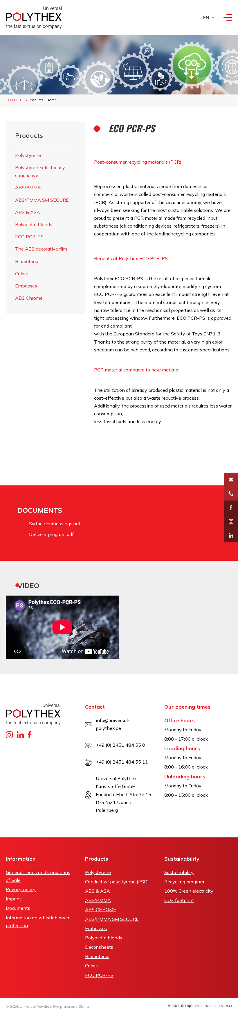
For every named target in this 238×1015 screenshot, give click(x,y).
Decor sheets (99, 947)
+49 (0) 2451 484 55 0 (120, 745)
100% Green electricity (188, 891)
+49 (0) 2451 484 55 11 (122, 762)
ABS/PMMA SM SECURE (42, 200)
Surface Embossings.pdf (54, 523)
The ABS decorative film (41, 249)
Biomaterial (27, 261)
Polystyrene (28, 155)
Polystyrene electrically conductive (40, 171)
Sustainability (179, 872)
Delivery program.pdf (51, 534)
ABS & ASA (27, 212)
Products (36, 100)
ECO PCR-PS (29, 237)
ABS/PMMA (28, 187)
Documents (18, 908)
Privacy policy (21, 889)
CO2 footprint (179, 900)
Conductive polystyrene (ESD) (117, 881)
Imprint (13, 899)
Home (51, 100)
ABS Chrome (29, 298)
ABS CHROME (100, 909)
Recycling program (184, 881)
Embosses (26, 286)
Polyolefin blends (33, 224)
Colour (21, 273)
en (206, 17)
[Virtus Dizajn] (200, 1006)
